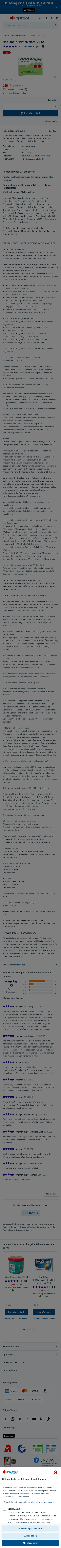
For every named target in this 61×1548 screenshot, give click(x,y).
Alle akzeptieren (30, 1543)
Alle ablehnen (30, 1535)
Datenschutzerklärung (32, 1502)
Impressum (49, 1502)
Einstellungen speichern (30, 1528)
